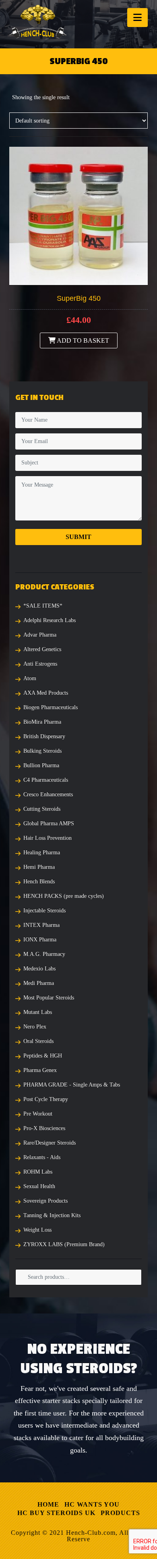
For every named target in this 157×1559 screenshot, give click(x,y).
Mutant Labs (37, 1012)
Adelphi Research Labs (49, 620)
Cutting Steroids (41, 809)
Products (120, 1512)
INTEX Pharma (41, 925)
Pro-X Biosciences (44, 1128)
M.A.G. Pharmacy (44, 954)
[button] (137, 17)
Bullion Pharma (41, 765)
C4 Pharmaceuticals (45, 780)
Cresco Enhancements (48, 794)
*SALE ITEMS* (42, 606)
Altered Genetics (42, 649)
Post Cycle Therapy (45, 1099)
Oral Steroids (38, 1041)
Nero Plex (34, 1027)
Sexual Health (39, 1186)
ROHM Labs (37, 1172)
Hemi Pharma (39, 867)
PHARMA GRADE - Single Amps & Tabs (71, 1085)
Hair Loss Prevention (47, 838)
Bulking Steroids (42, 751)
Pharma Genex (40, 1070)
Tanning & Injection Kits (52, 1215)
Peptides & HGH (42, 1056)
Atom (29, 678)
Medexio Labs (39, 969)
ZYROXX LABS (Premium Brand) (64, 1244)
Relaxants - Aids (41, 1157)
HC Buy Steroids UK (56, 1512)
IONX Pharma (39, 940)
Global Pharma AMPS (48, 823)
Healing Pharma (41, 852)
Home (48, 1504)
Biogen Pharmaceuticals (50, 707)
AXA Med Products (45, 693)
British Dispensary (44, 736)
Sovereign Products (45, 1201)
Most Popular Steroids (48, 998)
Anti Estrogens (40, 664)
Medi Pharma (38, 983)
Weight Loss (37, 1230)
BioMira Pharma (42, 722)
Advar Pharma (39, 635)
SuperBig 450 (79, 298)
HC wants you (92, 1504)
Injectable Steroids (44, 911)
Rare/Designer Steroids (49, 1143)
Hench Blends (39, 881)
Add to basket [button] (82, 340)
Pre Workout (37, 1114)
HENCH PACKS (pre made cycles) (63, 896)
